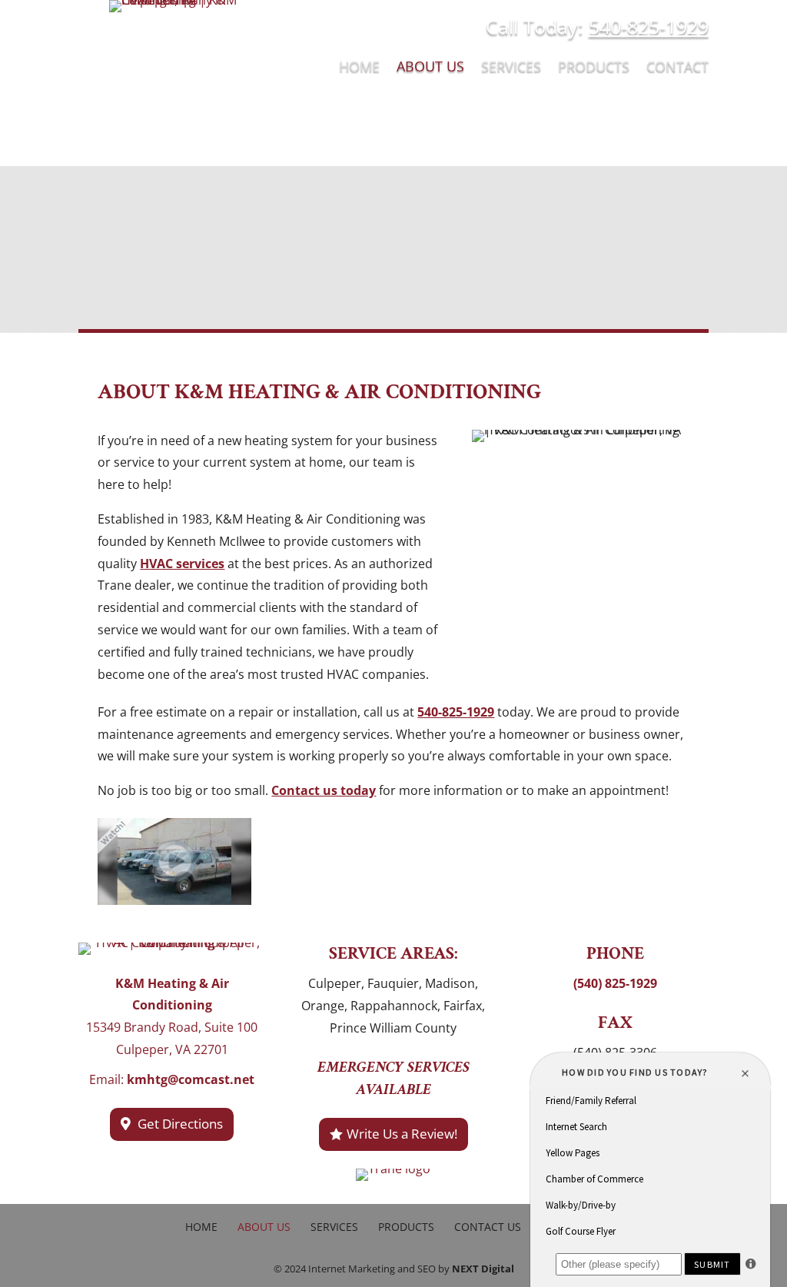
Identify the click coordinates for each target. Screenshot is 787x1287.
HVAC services (182, 563)
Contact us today (323, 790)
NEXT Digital (483, 1268)
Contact (677, 68)
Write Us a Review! (402, 1133)
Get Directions (180, 1123)
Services (511, 68)
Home (359, 68)
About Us (430, 68)
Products (593, 68)
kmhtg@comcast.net (190, 1079)
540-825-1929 (649, 26)
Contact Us (487, 1226)
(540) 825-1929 (615, 983)
